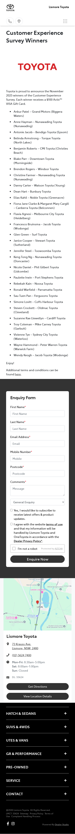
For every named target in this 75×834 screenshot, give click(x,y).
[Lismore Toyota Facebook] (8, 823)
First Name (18, 407)
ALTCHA (59, 548)
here (18, 374)
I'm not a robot (27, 548)
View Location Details (38, 696)
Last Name (17, 422)
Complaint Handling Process (25, 816)
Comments (18, 482)
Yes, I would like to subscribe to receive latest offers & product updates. (34, 514)
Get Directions (37, 686)
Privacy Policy (36, 813)
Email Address (20, 437)
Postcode (17, 467)
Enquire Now (37, 559)
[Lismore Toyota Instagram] (13, 823)
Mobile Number (21, 452)
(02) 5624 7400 (21, 655)
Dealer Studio (62, 824)
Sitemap (24, 813)
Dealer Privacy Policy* (28, 541)
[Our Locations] (19, 21)
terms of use (54, 524)
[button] (65, 21)
